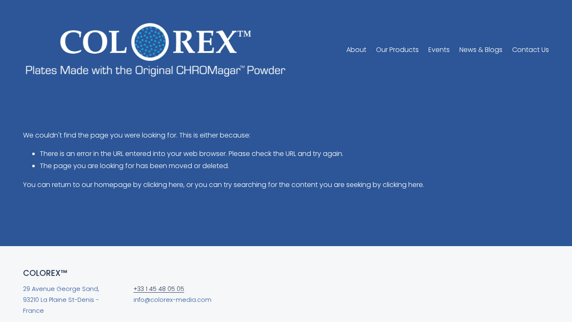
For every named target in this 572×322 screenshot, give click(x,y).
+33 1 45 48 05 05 (159, 289)
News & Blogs (480, 50)
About (356, 50)
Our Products (397, 50)
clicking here (163, 185)
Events (439, 50)
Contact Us (530, 50)
